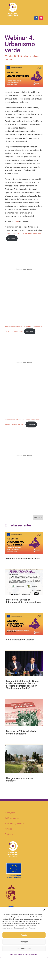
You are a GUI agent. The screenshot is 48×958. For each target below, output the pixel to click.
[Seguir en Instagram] (41, 18)
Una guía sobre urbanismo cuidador (20, 779)
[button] (44, 910)
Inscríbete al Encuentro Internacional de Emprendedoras (23, 600)
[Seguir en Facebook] (36, 18)
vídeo (16, 221)
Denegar (24, 942)
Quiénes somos (12, 818)
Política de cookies (15, 954)
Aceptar (24, 935)
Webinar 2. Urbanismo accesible (23, 558)
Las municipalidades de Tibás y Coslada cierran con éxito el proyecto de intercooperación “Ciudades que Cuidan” (22, 685)
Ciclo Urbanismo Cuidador (20, 639)
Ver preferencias (24, 948)
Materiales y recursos (14, 823)
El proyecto (10, 812)
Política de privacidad (30, 954)
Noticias (24, 56)
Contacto (9, 834)
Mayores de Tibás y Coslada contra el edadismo (21, 732)
